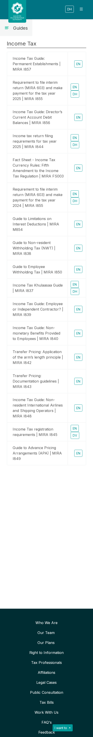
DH (69, 9)
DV (75, 435)
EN (78, 64)
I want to (61, 728)
